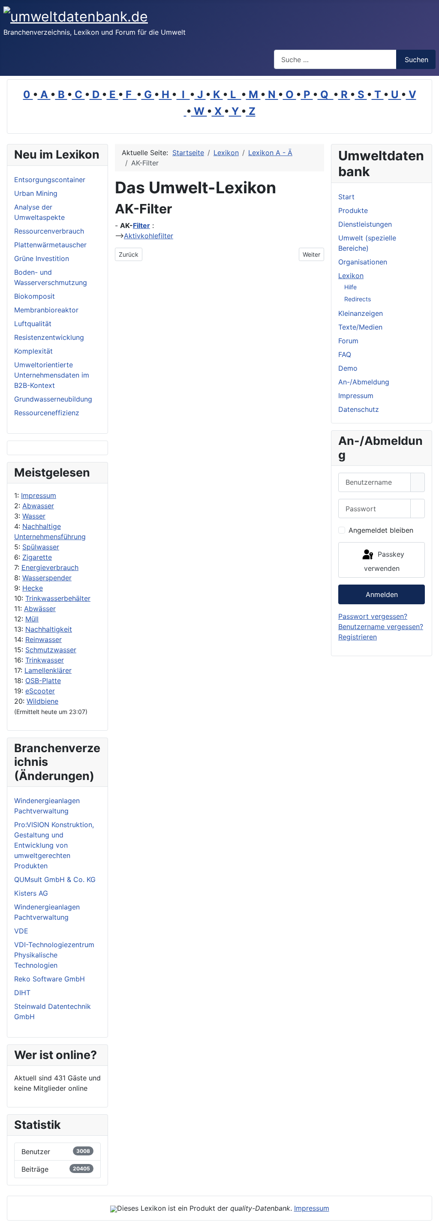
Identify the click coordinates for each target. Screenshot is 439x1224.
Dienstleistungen (365, 224)
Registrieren (357, 637)
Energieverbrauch (49, 567)
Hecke (32, 588)
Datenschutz (358, 409)
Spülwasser (40, 547)
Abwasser (38, 505)
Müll (32, 619)
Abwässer (40, 608)
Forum (348, 340)
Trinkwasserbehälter (57, 598)
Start (346, 196)
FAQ (344, 354)
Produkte (353, 210)
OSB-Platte (43, 680)
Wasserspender (47, 577)
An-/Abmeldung (363, 382)
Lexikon (351, 275)
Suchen (416, 59)
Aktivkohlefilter (148, 235)
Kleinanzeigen (360, 313)
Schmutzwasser (50, 649)
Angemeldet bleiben (381, 530)
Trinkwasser (44, 660)
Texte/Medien (360, 327)
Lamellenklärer (48, 670)
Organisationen (362, 262)
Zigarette (37, 557)
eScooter (40, 691)
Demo (348, 368)
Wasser (33, 516)
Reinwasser (43, 639)
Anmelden (382, 594)
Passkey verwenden (384, 561)
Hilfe (350, 287)
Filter (141, 225)
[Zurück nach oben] (428, 1213)
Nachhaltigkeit (48, 629)
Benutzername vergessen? (380, 626)
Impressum (38, 495)
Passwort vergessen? (372, 616)
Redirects (357, 299)
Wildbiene (42, 701)
